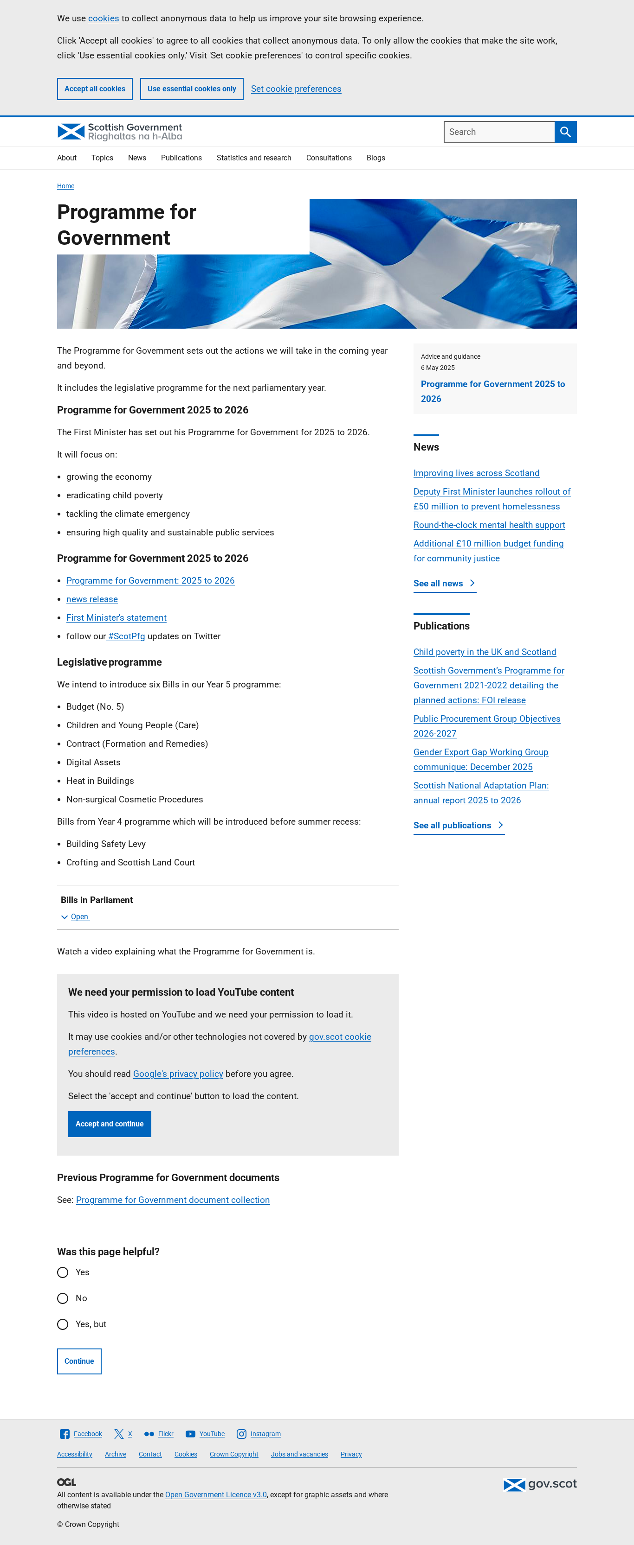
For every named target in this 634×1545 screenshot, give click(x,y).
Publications (181, 157)
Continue (79, 1361)
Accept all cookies (95, 88)
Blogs (376, 157)
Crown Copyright (234, 1454)
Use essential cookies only (192, 88)
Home (65, 186)
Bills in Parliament (97, 900)
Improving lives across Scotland (477, 473)
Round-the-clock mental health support (489, 525)
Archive (115, 1454)
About (67, 157)
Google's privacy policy (178, 1073)
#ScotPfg (125, 636)
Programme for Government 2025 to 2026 (493, 391)
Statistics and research (254, 157)
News (137, 157)
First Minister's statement (116, 617)
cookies (103, 18)
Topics (102, 157)
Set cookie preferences (296, 88)
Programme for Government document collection (173, 1200)
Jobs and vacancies (299, 1454)
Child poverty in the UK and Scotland (485, 652)
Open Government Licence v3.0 (216, 1494)
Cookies (186, 1454)
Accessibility (74, 1454)
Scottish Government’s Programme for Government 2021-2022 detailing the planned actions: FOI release (489, 685)
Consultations (329, 157)
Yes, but (91, 1324)
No (81, 1298)
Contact (150, 1454)
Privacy (351, 1454)
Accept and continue (110, 1123)
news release (92, 599)
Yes (83, 1272)
